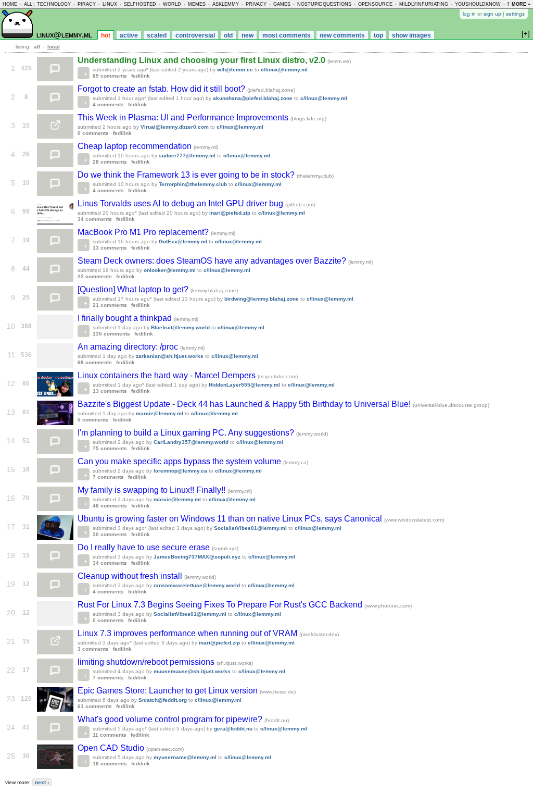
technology (54, 4)
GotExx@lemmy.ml (183, 241)
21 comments (110, 305)
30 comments (110, 534)
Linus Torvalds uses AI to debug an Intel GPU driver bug (181, 203)
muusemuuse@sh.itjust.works (192, 671)
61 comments (95, 706)
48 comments (110, 506)
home (10, 4)
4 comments (108, 104)
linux (110, 4)
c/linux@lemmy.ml (284, 69)
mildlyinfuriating (423, 4)
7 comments (108, 477)
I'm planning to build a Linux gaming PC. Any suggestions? (187, 432)
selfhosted (140, 4)
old (228, 35)
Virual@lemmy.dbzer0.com (175, 127)
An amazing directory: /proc (129, 346)
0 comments (93, 133)
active (129, 35)
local (53, 46)
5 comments (93, 420)
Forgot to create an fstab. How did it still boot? (162, 88)
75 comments (110, 448)
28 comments (110, 162)
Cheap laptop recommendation (136, 146)
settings (515, 14)
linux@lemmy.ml (64, 34)
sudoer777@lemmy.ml (187, 155)
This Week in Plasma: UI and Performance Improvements (184, 117)
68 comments (95, 362)
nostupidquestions (324, 4)
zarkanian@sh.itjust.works (170, 356)
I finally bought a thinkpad (126, 318)
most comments (286, 35)
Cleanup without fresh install (131, 576)
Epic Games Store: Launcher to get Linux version (169, 690)
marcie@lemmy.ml (159, 413)
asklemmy (225, 4)
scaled (157, 35)
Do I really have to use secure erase (145, 547)
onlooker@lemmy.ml (170, 270)
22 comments (95, 276)
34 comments (95, 219)
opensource (375, 4)
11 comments (109, 735)
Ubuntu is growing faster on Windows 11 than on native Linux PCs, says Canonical (231, 518)
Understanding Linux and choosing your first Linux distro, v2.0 (202, 60)
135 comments (111, 334)
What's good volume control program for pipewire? (171, 719)
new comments (342, 35)
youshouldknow (478, 4)
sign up (492, 14)
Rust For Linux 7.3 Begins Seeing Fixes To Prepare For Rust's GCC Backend (221, 604)
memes (197, 4)
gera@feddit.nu (233, 728)
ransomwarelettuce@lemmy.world (197, 585)
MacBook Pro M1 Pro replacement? (144, 232)
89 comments (110, 76)
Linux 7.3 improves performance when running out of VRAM (188, 633)
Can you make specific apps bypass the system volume (180, 461)
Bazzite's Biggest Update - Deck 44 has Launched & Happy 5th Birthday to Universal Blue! (245, 404)
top (378, 35)
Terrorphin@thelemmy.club (193, 184)
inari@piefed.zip (229, 213)
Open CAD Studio (112, 747)
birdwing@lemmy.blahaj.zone (261, 299)
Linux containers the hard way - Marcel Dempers (168, 375)
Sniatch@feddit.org (162, 700)
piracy (87, 4)
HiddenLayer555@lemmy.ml (244, 385)
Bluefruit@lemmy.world (180, 327)
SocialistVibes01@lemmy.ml (250, 528)
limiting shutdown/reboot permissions (147, 662)
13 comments (110, 248)
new (247, 35)
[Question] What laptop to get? (134, 289)
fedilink (140, 76)
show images (411, 35)
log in (469, 14)
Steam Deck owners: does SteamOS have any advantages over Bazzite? (213, 260)
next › (42, 782)
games (281, 4)
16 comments (110, 763)
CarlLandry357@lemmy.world (191, 442)
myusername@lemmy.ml (185, 757)
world (172, 4)
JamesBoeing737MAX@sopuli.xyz (197, 557)
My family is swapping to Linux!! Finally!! (152, 490)
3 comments (93, 649)
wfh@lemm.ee (235, 69)
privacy (256, 4)
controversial (195, 35)
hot (105, 35)
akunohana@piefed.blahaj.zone (253, 98)
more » (521, 4)
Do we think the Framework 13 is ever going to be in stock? (187, 174)
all (28, 4)
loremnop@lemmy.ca (180, 471)
